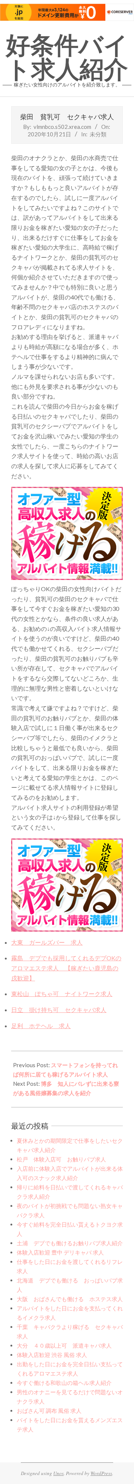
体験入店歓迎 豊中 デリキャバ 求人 (60, 1252)
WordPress (101, 1473)
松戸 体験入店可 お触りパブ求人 (61, 1159)
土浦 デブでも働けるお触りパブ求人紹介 (70, 1243)
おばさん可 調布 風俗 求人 (49, 1410)
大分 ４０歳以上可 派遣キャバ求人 (64, 1345)
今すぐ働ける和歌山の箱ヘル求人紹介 (64, 1382)
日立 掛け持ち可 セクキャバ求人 (58, 1009)
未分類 (98, 134)
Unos (58, 1473)
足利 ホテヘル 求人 (41, 1025)
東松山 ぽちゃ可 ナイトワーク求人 (61, 993)
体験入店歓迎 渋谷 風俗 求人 (52, 1354)
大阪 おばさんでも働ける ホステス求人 (70, 1299)
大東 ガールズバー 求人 (47, 942)
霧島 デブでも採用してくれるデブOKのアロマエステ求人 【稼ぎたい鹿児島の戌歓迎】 (66, 967)
